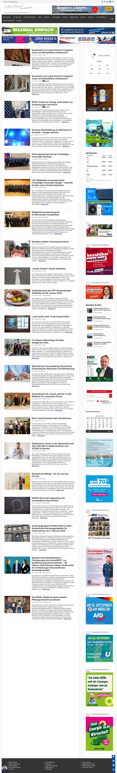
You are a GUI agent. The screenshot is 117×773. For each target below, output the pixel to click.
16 (91, 424)
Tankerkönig (91, 180)
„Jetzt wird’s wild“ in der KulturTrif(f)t (50, 316)
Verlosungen (56, 17)
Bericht (47, 81)
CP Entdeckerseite (30, 17)
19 (103, 424)
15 (87, 424)
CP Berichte (17, 17)
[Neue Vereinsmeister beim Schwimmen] (17, 434)
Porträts (11, 769)
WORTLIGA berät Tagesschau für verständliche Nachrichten (48, 499)
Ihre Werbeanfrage (14, 767)
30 (92, 429)
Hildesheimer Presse (88, 765)
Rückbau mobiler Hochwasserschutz (50, 241)
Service (90, 17)
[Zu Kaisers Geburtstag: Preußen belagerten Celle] (17, 355)
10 (95, 422)
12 (103, 422)
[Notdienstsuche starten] (110, 396)
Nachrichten (7, 17)
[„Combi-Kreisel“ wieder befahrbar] (17, 284)
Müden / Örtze (46, 399)
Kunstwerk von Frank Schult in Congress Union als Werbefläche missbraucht (52, 51)
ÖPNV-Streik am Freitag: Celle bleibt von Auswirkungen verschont (52, 103)
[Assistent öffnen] (5, 768)
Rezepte (47, 17)
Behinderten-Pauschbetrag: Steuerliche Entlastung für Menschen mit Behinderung (53, 367)
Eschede (45, 159)
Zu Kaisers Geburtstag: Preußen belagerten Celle (48, 341)
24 (95, 427)
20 (107, 424)
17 (95, 424)
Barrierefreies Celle (88, 764)
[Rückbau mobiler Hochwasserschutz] (17, 257)
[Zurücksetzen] (113, 769)
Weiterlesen (35, 68)
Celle (43, 55)
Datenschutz (49, 767)
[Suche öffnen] (112, 19)
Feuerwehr (45, 217)
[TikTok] (107, 2)
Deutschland (46, 503)
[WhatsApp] (113, 2)
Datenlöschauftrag (51, 765)
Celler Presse (12, 762)
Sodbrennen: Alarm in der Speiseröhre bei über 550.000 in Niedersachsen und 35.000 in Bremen (53, 446)
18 (99, 424)
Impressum (48, 769)
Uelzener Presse (87, 767)
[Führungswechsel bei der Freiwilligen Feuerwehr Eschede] (17, 169)
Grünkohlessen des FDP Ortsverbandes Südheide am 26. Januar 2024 (51, 291)
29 (88, 429)
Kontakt (19, 20)
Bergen (44, 187)
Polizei (44, 134)
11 (99, 422)
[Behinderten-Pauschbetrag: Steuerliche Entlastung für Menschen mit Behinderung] (17, 381)
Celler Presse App (14, 764)
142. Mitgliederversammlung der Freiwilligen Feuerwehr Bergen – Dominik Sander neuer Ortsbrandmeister (52, 182)
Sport (40, 17)
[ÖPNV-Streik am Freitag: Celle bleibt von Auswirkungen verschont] (17, 117)
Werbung (48, 764)
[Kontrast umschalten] (113, 765)
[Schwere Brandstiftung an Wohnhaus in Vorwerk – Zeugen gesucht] (17, 145)
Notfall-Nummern (8, 20)
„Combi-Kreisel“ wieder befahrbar (49, 268)
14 (111, 422)
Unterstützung (50, 762)
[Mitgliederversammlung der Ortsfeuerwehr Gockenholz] (17, 227)
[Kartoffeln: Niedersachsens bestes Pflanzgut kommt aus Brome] (17, 612)
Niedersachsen (46, 572)
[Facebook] (102, 2)
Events (65, 17)
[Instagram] (104, 2)
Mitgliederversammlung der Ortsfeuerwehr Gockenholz (46, 213)
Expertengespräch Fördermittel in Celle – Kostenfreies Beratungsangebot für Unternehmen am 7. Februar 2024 (52, 528)
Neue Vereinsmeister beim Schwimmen (51, 418)
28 (111, 427)
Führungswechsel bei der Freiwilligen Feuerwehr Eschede (50, 155)
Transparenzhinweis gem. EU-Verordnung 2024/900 (18, 35)
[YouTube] (110, 2)
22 (88, 427)
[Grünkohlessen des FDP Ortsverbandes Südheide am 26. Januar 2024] (17, 306)
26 (103, 427)
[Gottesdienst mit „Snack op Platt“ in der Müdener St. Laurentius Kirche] (17, 409)
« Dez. (89, 431)
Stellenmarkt (74, 17)
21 (111, 424)
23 (92, 427)
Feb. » (110, 431)
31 (95, 429)
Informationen (12, 765)
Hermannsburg (46, 295)
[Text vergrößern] (113, 756)
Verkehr (82, 17)
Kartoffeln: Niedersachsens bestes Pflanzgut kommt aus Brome (49, 598)
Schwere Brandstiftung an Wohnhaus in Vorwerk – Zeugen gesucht (52, 131)
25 (99, 427)
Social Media (101, 17)
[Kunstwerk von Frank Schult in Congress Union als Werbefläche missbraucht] (17, 65)
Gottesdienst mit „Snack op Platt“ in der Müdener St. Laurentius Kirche (52, 395)
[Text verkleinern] (113, 761)
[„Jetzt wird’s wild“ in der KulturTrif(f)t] (17, 332)
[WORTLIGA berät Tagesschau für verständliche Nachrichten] (17, 513)
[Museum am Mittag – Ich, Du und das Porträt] (17, 489)
